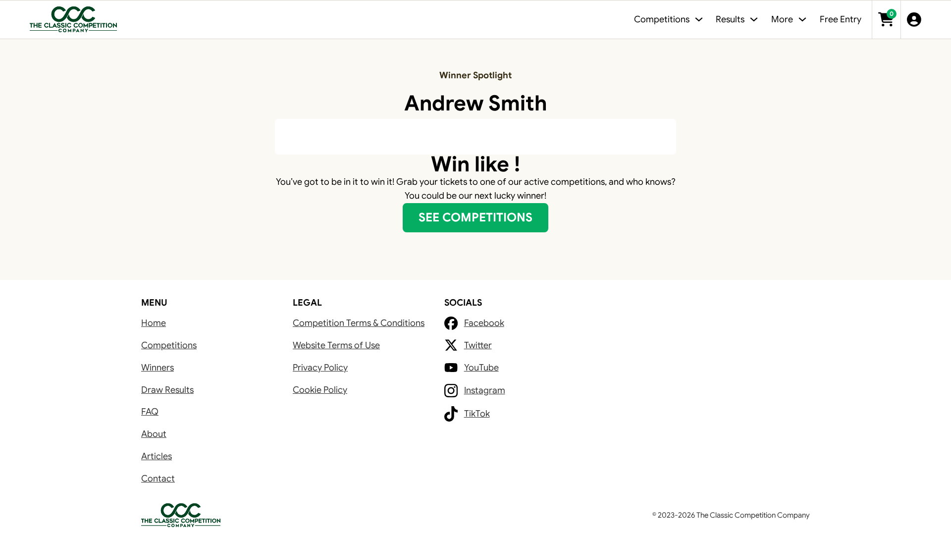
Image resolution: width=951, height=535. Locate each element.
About (153, 433)
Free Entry (840, 19)
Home (153, 323)
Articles (156, 456)
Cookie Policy (320, 389)
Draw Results (167, 389)
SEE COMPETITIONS (475, 217)
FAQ (149, 411)
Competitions (169, 345)
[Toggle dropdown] (699, 19)
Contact (158, 478)
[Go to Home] (73, 19)
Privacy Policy (320, 367)
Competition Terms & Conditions (358, 323)
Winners (157, 367)
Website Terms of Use (336, 345)
